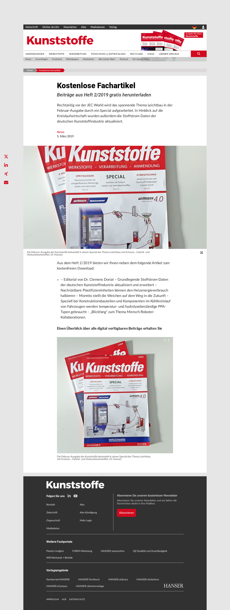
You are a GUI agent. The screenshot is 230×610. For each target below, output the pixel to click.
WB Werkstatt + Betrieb (59, 558)
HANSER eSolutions (148, 579)
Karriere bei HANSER (58, 579)
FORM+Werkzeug (82, 551)
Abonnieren (126, 512)
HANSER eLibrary (118, 579)
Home (30, 70)
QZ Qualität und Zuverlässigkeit (150, 551)
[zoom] (201, 253)
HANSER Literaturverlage (90, 586)
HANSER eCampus (56, 586)
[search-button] (199, 54)
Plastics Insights (55, 551)
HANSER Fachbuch (89, 579)
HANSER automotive (112, 551)
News (60, 132)
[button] (115, 395)
